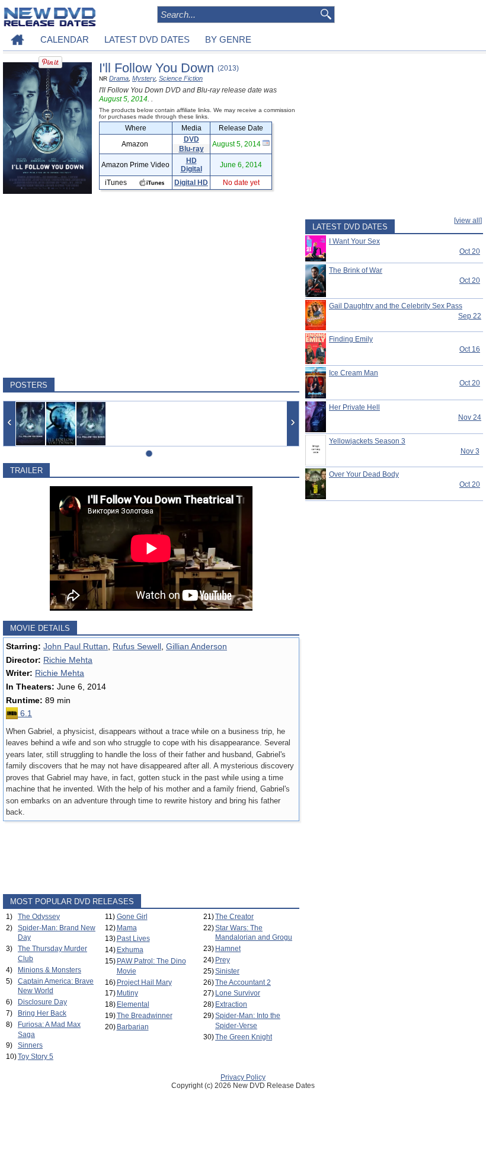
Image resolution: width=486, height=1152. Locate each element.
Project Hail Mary (144, 982)
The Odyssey (39, 916)
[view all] (468, 220)
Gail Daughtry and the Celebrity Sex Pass (395, 306)
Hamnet (228, 948)
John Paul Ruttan (75, 646)
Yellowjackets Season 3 (367, 441)
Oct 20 (469, 251)
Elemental (133, 1004)
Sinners (30, 1045)
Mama (127, 928)
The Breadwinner (144, 1015)
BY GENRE (228, 39)
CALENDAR (64, 39)
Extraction (231, 1004)
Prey (222, 960)
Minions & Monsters (49, 970)
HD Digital (191, 165)
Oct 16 (469, 349)
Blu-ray (191, 149)
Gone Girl (132, 916)
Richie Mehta (67, 660)
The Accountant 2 (243, 982)
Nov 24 (469, 417)
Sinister (227, 971)
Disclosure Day (42, 1002)
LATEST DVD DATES (147, 39)
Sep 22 (469, 316)
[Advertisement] (151, 286)
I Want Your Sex (354, 241)
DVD (191, 139)
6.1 (25, 713)
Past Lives (133, 938)
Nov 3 (470, 451)
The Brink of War (355, 270)
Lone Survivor (237, 993)
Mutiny (127, 993)
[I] (30, 423)
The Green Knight (243, 1037)
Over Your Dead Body (364, 474)
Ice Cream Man (353, 373)
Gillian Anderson (196, 646)
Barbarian (133, 1027)
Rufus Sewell (137, 646)
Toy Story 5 (35, 1056)
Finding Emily (351, 339)
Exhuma (130, 950)
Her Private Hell (354, 407)
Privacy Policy (243, 1077)
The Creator (234, 916)
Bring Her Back (42, 1013)
